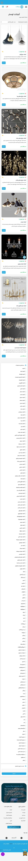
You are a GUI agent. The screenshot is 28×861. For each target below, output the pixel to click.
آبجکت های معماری (21, 560)
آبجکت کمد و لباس (21, 502)
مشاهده (3, 62)
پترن (24, 618)
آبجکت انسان (22, 403)
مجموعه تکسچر (22, 743)
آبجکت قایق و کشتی (21, 481)
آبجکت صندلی (22, 464)
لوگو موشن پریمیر (21, 728)
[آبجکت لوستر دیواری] (14, 246)
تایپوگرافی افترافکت (21, 647)
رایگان (24, 690)
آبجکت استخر (22, 391)
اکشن (24, 595)
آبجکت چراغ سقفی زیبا (21, 96)
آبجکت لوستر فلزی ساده (21, 306)
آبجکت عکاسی (22, 470)
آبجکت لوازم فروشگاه (21, 516)
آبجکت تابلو (23, 429)
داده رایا (1, 858)
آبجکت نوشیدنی (22, 554)
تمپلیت (23, 679)
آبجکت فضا (23, 478)
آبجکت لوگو (22, 525)
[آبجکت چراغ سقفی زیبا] (14, 79)
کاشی (24, 714)
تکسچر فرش (22, 670)
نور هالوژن (23, 757)
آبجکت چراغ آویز (23, 54)
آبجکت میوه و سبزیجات (20, 551)
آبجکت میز (23, 545)
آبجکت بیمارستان (22, 412)
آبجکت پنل (23, 426)
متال (24, 731)
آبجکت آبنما (22, 371)
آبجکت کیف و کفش (21, 505)
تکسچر (23, 661)
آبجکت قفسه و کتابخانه (20, 487)
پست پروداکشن (22, 629)
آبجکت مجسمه (22, 534)
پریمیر (24, 627)
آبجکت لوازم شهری (21, 513)
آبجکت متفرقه (22, 531)
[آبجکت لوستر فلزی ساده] (14, 288)
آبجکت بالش (22, 406)
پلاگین (23, 635)
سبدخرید (23, 815)
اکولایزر (23, 597)
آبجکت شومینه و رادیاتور (20, 458)
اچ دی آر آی (23, 577)
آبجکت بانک (22, 409)
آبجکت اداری (22, 389)
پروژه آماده (23, 624)
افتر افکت (23, 589)
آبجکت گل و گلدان (21, 508)
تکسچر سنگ (22, 664)
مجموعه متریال (22, 746)
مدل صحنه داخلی (21, 751)
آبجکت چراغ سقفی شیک (21, 138)
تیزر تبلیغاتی (22, 682)
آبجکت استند (22, 394)
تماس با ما (23, 810)
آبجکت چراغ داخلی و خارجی (20, 435)
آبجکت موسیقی (22, 542)
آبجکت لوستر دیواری (22, 264)
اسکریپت (23, 583)
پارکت (24, 615)
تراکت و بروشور (22, 656)
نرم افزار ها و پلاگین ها (20, 754)
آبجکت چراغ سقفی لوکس (21, 180)
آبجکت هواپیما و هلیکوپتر (20, 566)
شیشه (23, 699)
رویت (24, 693)
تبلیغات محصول (21, 650)
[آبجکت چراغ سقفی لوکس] (14, 163)
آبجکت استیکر (22, 397)
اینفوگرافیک (22, 606)
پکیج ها (23, 632)
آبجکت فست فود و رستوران (20, 476)
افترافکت (23, 592)
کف (24, 719)
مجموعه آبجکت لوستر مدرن (20, 348)
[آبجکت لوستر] (14, 204)
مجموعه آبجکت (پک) (21, 740)
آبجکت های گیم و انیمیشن (20, 557)
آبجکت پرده (23, 420)
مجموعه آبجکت (22, 737)
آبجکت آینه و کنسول (21, 386)
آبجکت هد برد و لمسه (21, 563)
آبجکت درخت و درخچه (21, 447)
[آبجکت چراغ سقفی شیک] (14, 121)
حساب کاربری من (22, 818)
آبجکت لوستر (23, 222)
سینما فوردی (22, 696)
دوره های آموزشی (21, 687)
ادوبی (24, 580)
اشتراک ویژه (23, 820)
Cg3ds (10, 852)
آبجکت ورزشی (22, 568)
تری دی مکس (22, 658)
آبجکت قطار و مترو (21, 484)
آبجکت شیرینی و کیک (21, 461)
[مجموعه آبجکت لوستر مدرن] (14, 330)
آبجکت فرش (22, 473)
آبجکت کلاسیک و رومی (21, 496)
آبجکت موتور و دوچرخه (20, 539)
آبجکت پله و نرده (22, 423)
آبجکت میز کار (22, 548)
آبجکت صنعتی (22, 467)
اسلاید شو (23, 586)
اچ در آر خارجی (22, 574)
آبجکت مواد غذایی (21, 537)
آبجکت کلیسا (22, 499)
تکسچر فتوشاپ (22, 667)
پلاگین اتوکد (22, 644)
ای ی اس (23, 600)
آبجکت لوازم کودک (21, 519)
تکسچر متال (22, 673)
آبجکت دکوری (22, 449)
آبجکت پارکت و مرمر (21, 418)
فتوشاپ (23, 708)
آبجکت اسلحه (22, 400)
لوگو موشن (22, 725)
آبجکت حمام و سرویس (20, 438)
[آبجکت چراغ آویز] (14, 37)
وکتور (24, 760)
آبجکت (23, 368)
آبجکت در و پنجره (22, 444)
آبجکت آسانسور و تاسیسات (20, 377)
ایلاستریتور (23, 603)
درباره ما (23, 812)
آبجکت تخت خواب (21, 432)
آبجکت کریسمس (21, 493)
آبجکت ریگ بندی (22, 452)
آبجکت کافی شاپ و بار (21, 490)
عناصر (24, 702)
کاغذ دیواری (23, 716)
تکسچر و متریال (22, 676)
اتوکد (24, 571)
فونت (24, 711)
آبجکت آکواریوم (22, 383)
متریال (23, 734)
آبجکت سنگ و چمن (21, 455)
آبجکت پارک (23, 415)
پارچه (24, 612)
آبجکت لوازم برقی (22, 510)
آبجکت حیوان (22, 441)
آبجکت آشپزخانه (22, 380)
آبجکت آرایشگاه (22, 374)
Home (26, 17)
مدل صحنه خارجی (21, 748)
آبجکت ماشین (22, 528)
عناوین (23, 705)
